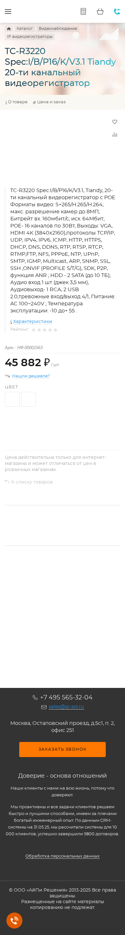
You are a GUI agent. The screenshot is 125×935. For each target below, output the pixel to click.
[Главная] (9, 29)
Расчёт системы (83, 11)
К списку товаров (32, 482)
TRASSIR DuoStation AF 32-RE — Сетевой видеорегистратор (47, 608)
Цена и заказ (51, 102)
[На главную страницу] (43, 11)
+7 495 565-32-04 (66, 698)
